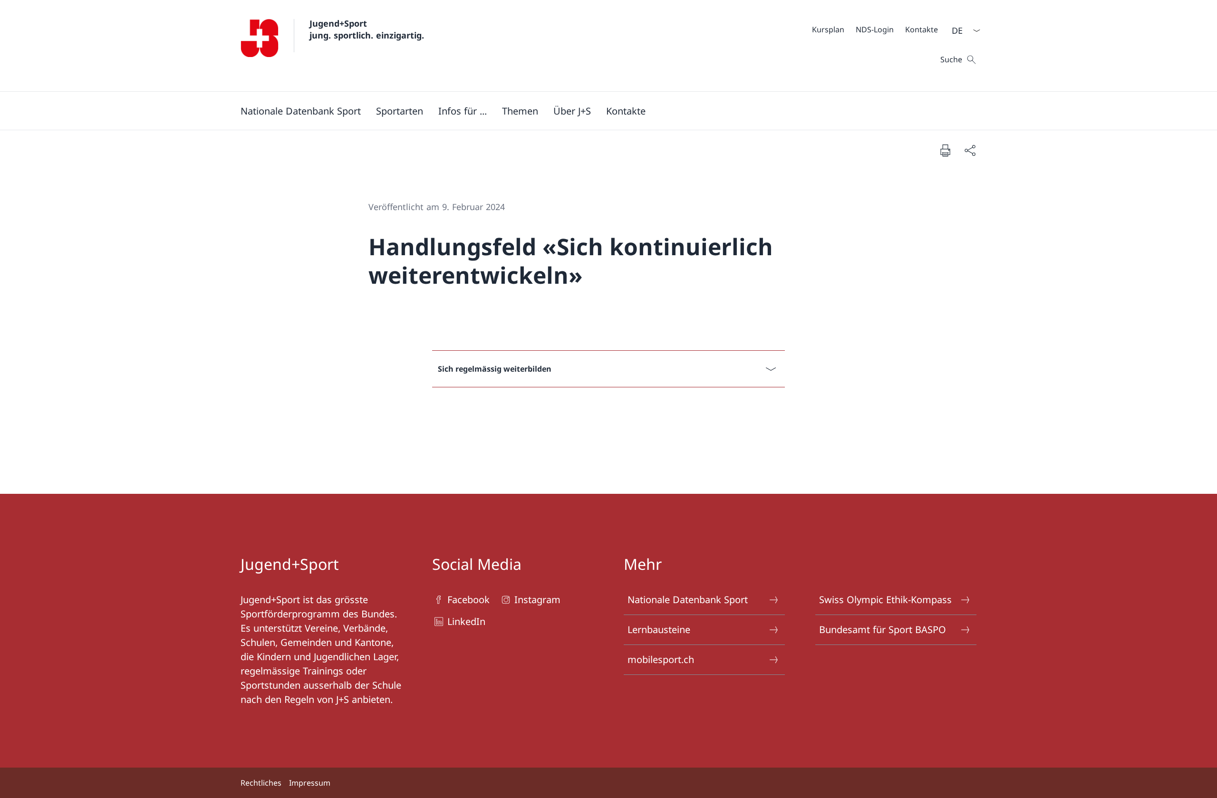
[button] (300, 111)
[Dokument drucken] (945, 150)
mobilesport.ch (661, 659)
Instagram (537, 599)
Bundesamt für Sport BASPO (882, 629)
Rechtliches (261, 783)
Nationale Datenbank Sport (688, 599)
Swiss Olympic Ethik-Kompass (885, 599)
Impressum (309, 783)
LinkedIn (466, 621)
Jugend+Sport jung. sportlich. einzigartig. (366, 29)
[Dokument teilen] (969, 150)
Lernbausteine (659, 629)
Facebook (468, 599)
